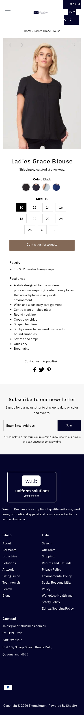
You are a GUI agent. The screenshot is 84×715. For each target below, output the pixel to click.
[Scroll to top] (75, 706)
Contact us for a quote (42, 244)
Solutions (9, 563)
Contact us (32, 361)
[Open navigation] (11, 12)
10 (21, 208)
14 (48, 208)
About (6, 543)
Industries (9, 556)
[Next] (21, 45)
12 (34, 208)
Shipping (25, 169)
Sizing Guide (11, 576)
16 (61, 208)
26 (30, 230)
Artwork (8, 569)
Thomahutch (37, 706)
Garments (9, 550)
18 (21, 219)
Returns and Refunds (56, 563)
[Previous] (10, 45)
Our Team (48, 550)
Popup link (50, 361)
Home (28, 31)
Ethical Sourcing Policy (58, 608)
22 (48, 219)
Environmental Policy (57, 576)
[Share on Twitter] (42, 371)
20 (34, 219)
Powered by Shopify (63, 706)
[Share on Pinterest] (49, 371)
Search (7, 589)
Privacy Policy (51, 569)
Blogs (6, 595)
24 (61, 219)
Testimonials (11, 582)
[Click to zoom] (73, 45)
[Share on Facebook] (35, 371)
